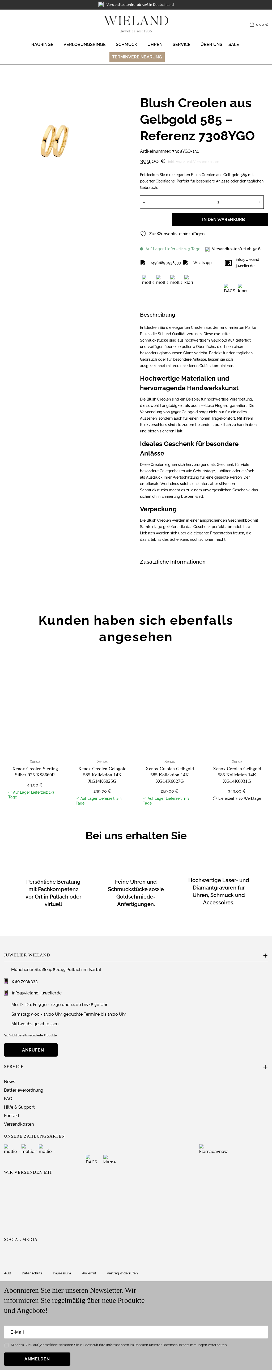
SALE (233, 44)
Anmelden (37, 1359)
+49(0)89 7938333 (166, 263)
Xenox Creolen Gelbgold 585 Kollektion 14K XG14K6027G (170, 775)
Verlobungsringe (84, 44)
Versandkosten (206, 162)
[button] (259, 24)
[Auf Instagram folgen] (7, 1253)
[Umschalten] (265, 314)
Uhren (155, 44)
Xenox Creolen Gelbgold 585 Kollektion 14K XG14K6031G (237, 775)
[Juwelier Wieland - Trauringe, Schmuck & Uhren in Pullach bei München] (136, 24)
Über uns (211, 44)
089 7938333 (25, 981)
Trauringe (41, 44)
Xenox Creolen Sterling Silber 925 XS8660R (35, 771)
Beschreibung (157, 315)
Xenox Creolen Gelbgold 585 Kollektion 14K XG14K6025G (102, 775)
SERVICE (181, 44)
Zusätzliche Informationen (173, 562)
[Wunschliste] (243, 24)
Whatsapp (202, 263)
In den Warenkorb (223, 219)
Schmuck (126, 44)
